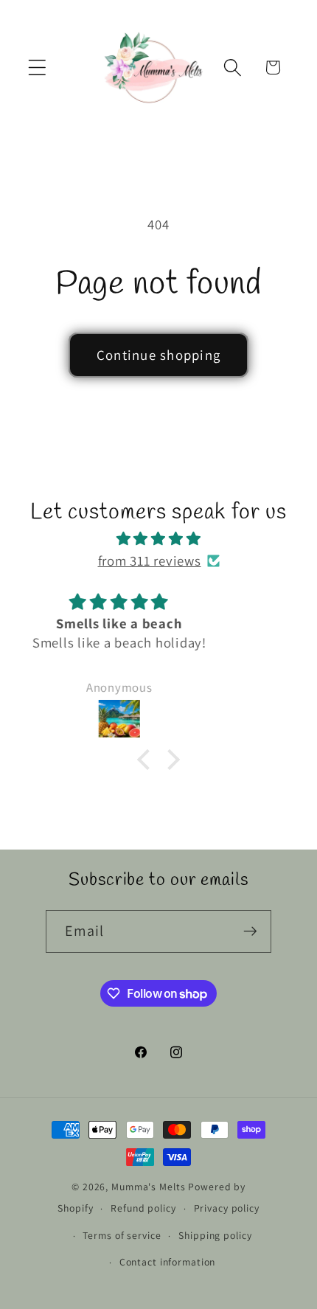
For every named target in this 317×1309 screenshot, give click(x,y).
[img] (158, 538)
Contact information (167, 1261)
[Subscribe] (250, 931)
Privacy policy (226, 1208)
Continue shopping (158, 355)
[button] (37, 67)
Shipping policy (214, 1235)
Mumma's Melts (149, 1186)
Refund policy (143, 1208)
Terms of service (122, 1235)
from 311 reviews (149, 560)
